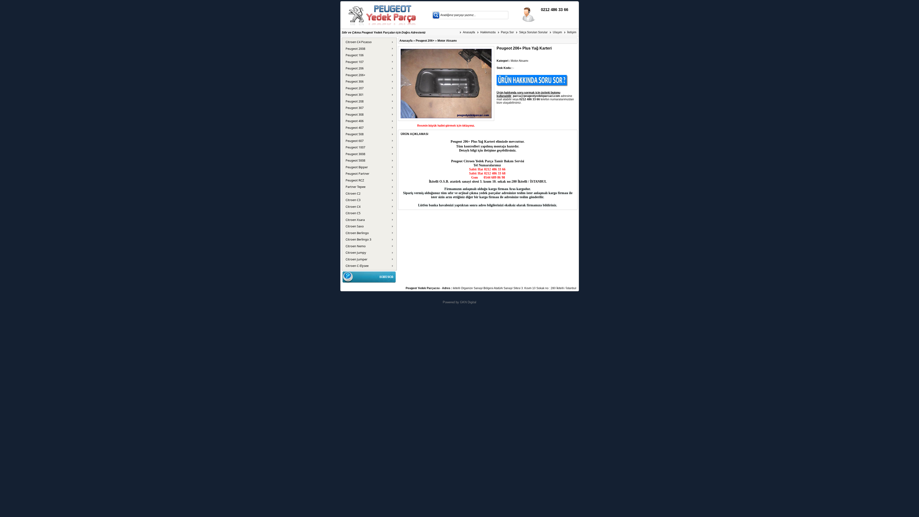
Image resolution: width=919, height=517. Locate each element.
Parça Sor (507, 32)
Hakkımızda (488, 32)
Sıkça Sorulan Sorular (533, 32)
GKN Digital (468, 302)
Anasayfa (469, 32)
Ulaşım (557, 32)
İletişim (571, 32)
